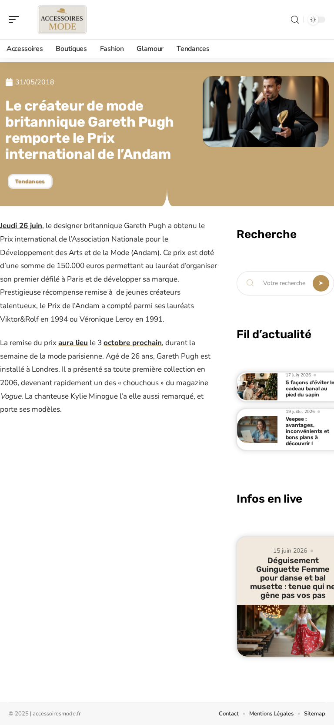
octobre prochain (133, 343)
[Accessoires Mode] (62, 19)
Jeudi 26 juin (21, 226)
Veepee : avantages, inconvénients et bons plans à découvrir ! (307, 431)
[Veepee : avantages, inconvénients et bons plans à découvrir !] (257, 429)
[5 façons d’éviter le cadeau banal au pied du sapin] (257, 386)
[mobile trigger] (16, 19)
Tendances (30, 181)
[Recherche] (295, 20)
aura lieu (73, 343)
